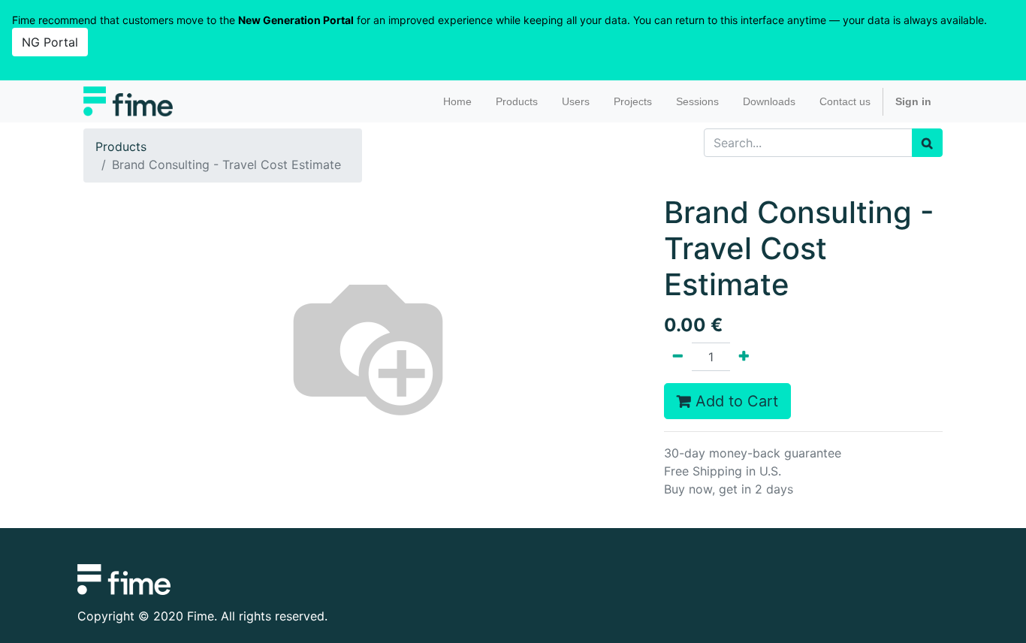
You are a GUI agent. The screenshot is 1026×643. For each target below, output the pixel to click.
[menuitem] (457, 102)
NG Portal (50, 42)
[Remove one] (678, 357)
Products (120, 146)
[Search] (927, 142)
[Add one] (744, 357)
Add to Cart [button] (734, 401)
